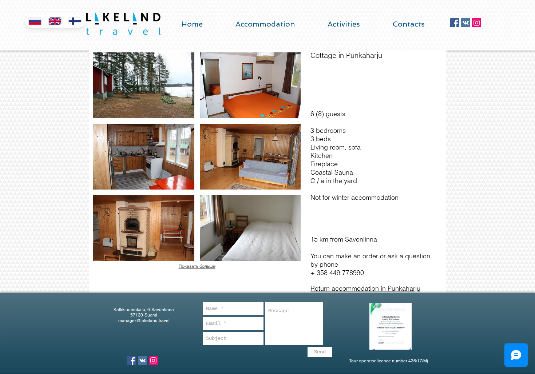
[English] (55, 21)
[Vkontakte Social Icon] (465, 22)
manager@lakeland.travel (144, 320)
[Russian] (35, 21)
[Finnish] (75, 21)
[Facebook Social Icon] (454, 22)
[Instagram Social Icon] (476, 22)
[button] (143, 85)
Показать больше (197, 266)
